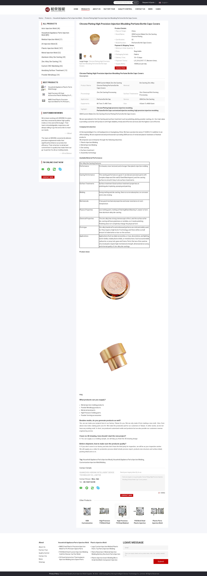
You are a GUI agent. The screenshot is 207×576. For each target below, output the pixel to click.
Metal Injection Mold (49, 53)
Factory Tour (109, 9)
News (150, 9)
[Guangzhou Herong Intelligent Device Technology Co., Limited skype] (61, 169)
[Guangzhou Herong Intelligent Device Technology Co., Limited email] (44, 169)
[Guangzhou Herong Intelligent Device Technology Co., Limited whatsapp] (50, 169)
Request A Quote (148, 2)
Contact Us (140, 9)
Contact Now (120, 68)
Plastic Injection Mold (50, 48)
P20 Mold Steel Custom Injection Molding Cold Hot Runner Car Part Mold (73, 553)
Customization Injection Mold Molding (92, 462)
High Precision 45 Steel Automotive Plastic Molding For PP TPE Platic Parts (60, 95)
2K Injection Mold (48, 44)
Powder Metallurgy (49, 75)
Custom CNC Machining (50, 66)
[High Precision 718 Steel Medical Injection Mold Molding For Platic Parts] (122, 511)
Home (76, 9)
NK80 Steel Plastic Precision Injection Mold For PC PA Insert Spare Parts (58, 102)
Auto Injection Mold (49, 28)
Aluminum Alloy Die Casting (52, 57)
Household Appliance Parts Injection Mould (97, 459)
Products (85, 9)
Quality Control (125, 9)
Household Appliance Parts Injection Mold (67, 18)
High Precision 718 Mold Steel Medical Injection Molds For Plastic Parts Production (104, 522)
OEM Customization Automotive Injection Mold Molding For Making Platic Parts (87, 522)
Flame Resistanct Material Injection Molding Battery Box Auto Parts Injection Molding (106, 553)
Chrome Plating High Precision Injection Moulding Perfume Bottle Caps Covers (94, 64)
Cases (158, 9)
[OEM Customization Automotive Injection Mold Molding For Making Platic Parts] (87, 511)
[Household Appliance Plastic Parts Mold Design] (44, 88)
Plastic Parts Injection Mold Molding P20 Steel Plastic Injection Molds (157, 522)
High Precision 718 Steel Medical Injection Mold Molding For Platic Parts (122, 522)
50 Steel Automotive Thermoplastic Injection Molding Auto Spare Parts (72, 558)
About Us (96, 9)
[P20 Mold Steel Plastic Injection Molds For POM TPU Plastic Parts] (139, 511)
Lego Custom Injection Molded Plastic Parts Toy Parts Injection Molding (105, 548)
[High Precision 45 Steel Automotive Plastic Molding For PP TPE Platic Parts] (44, 94)
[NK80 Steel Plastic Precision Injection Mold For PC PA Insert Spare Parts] (44, 100)
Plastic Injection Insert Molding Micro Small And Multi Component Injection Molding (105, 559)
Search (135, 2)
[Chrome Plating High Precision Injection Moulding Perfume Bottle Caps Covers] (94, 40)
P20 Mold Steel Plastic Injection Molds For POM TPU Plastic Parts (139, 522)
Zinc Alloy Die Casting (50, 62)
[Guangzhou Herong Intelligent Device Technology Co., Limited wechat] (55, 169)
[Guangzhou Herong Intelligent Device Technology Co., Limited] (55, 9)
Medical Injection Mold (50, 39)
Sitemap (42, 562)
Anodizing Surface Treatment (53, 70)
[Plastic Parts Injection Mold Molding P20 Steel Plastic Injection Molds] (157, 511)
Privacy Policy (54, 574)
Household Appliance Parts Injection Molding (128, 459)
